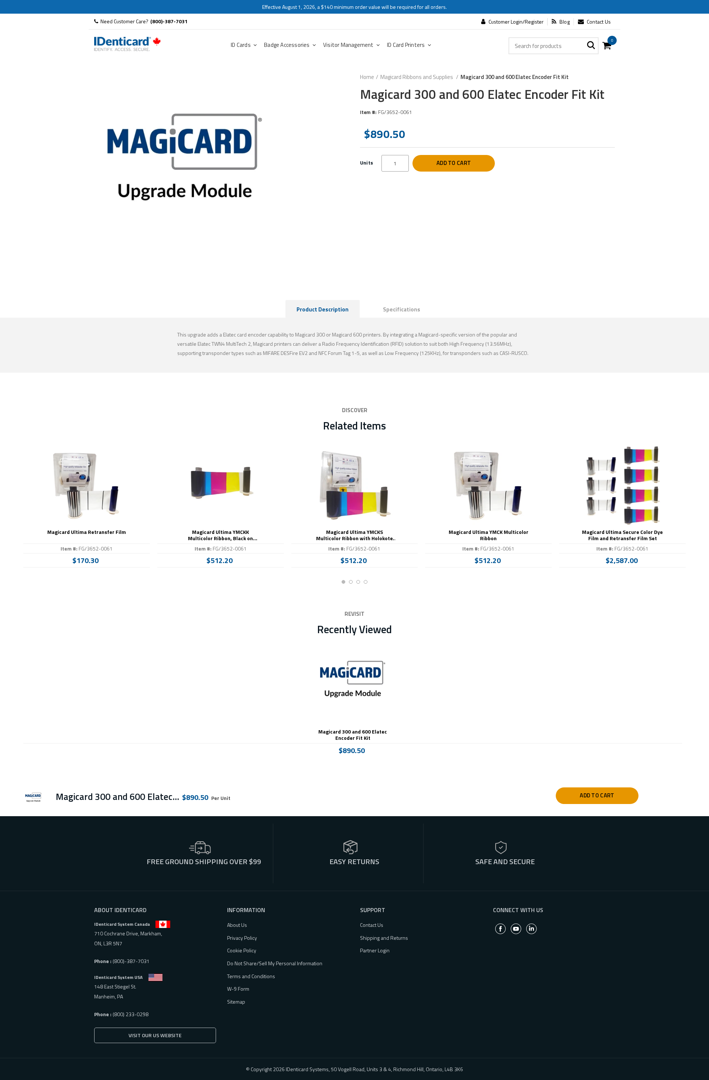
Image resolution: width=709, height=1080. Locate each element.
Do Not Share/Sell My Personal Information (274, 963)
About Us (237, 925)
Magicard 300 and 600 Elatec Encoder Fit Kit (352, 735)
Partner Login (375, 950)
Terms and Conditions (251, 976)
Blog (564, 21)
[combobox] (553, 45)
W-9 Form (238, 989)
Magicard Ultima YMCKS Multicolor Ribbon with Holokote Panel (354, 535)
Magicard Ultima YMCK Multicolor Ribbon (488, 535)
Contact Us (599, 21)
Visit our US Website (155, 1035)
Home (367, 77)
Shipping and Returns (384, 938)
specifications (401, 309)
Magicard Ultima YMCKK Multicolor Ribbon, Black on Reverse (220, 535)
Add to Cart (453, 163)
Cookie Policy (241, 950)
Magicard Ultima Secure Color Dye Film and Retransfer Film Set (622, 535)
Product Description (323, 309)
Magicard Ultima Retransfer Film (86, 532)
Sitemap (236, 1001)
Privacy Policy (242, 938)
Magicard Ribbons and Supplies (417, 77)
